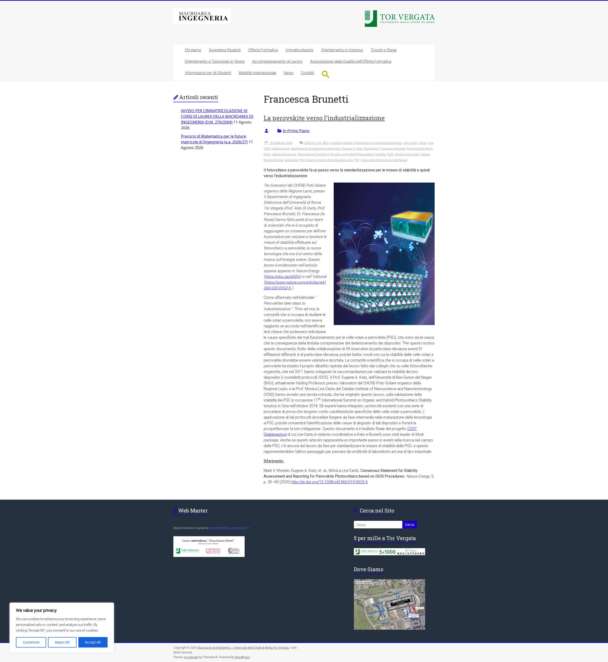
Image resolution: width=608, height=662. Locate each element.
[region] (62, 627)
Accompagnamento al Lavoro (277, 61)
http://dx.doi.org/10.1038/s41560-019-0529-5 (329, 482)
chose (423, 143)
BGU (326, 143)
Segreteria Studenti (225, 50)
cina (430, 143)
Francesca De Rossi (419, 149)
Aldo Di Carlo (313, 143)
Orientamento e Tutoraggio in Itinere (215, 61)
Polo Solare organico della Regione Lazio (326, 160)
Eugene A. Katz (352, 149)
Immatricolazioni (299, 50)
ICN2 (267, 154)
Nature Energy (273, 160)
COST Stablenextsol (277, 149)
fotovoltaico (371, 149)
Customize (31, 642)
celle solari (410, 143)
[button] (326, 74)
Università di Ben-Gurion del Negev (384, 160)
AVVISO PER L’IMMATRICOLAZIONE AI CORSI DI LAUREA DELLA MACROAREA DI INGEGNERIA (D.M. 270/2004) (217, 116)
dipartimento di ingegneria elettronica (316, 149)
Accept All (93, 642)
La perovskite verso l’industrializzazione (324, 118)
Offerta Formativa (263, 50)
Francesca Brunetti (392, 149)
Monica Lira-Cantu (407, 154)
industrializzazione (284, 154)
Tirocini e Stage (384, 50)
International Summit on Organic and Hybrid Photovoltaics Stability (342, 154)
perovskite (291, 160)
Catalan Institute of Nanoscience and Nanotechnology (366, 143)
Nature (425, 154)
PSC (357, 160)
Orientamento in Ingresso (342, 50)
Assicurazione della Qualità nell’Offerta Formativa (350, 61)
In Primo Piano (296, 130)
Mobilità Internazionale (257, 73)
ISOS (390, 154)
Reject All (62, 642)
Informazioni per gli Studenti (208, 73)
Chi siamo (193, 50)
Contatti (307, 73)
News (288, 73)
